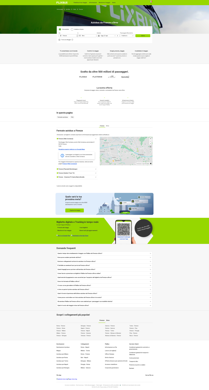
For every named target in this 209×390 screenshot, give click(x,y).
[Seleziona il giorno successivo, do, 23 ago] (117, 36)
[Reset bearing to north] (150, 143)
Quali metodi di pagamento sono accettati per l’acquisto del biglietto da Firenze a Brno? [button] (85, 277)
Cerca (143, 35)
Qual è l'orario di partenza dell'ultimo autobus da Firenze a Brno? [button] (77, 293)
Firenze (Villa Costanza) (69, 164)
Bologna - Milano (86, 361)
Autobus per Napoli (62, 364)
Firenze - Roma (60, 328)
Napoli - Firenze (85, 328)
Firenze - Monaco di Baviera (113, 333)
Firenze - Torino (109, 330)
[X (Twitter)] (147, 379)
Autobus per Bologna (62, 368)
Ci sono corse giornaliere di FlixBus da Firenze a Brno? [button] (74, 285)
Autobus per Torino (62, 361)
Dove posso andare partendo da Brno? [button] (69, 257)
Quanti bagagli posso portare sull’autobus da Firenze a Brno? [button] (76, 269)
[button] (77, 139)
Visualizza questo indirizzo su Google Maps (71, 149)
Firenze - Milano (61, 330)
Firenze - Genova (110, 328)
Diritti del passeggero (90, 385)
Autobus (68, 9)
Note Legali (99, 385)
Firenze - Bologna (61, 335)
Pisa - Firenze (133, 333)
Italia (74, 9)
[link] (104, 204)
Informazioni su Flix (111, 347)
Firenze (81, 9)
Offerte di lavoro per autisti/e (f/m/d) (116, 361)
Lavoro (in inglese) (110, 350)
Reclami (131, 368)
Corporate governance (112, 368)
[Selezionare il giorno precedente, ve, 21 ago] (115, 36)
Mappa (58, 350)
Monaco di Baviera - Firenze (113, 335)
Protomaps (138, 163)
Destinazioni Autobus (63, 347)
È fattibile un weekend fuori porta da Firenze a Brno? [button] (74, 265)
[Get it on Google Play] (62, 379)
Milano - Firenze (61, 333)
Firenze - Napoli (85, 330)
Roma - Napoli (85, 347)
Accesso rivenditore (111, 364)
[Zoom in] (150, 139)
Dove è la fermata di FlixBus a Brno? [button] (69, 281)
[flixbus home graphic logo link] (62, 2)
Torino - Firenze (133, 326)
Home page (60, 9)
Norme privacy (80, 385)
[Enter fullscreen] (150, 146)
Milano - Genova (85, 368)
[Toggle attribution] (151, 164)
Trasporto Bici (133, 361)
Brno (107, 126)
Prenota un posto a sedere (137, 365)
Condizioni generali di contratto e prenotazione (139, 348)
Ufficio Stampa (109, 354)
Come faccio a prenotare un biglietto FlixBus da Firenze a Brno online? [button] (79, 273)
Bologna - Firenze (86, 326)
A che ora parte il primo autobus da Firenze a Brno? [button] (73, 289)
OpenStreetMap (145, 163)
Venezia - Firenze (86, 335)
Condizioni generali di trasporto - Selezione (139, 353)
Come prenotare (134, 358)
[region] (126, 151)
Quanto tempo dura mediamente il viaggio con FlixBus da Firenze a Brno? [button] (80, 253)
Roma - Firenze (60, 326)
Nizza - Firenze (133, 335)
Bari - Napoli (84, 357)
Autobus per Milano (62, 354)
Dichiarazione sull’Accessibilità (111, 385)
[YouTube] (146, 379)
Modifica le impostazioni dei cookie (131, 385)
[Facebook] (145, 379)
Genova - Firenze (110, 326)
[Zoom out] (150, 141)
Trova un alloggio (66, 39)
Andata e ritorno (79, 29)
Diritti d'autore (109, 357)
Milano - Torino (85, 350)
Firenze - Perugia (134, 330)
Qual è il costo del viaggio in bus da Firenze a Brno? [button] (73, 305)
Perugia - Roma (85, 364)
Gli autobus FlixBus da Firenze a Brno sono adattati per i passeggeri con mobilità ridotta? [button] (85, 301)
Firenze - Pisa (133, 328)
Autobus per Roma (62, 357)
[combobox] (69, 36)
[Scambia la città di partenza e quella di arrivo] (77, 36)
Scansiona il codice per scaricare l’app (123, 238)
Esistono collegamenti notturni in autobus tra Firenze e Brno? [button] (77, 261)
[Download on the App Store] (72, 379)
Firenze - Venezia (86, 333)
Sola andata (65, 29)
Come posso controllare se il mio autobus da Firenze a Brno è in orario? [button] (80, 297)
